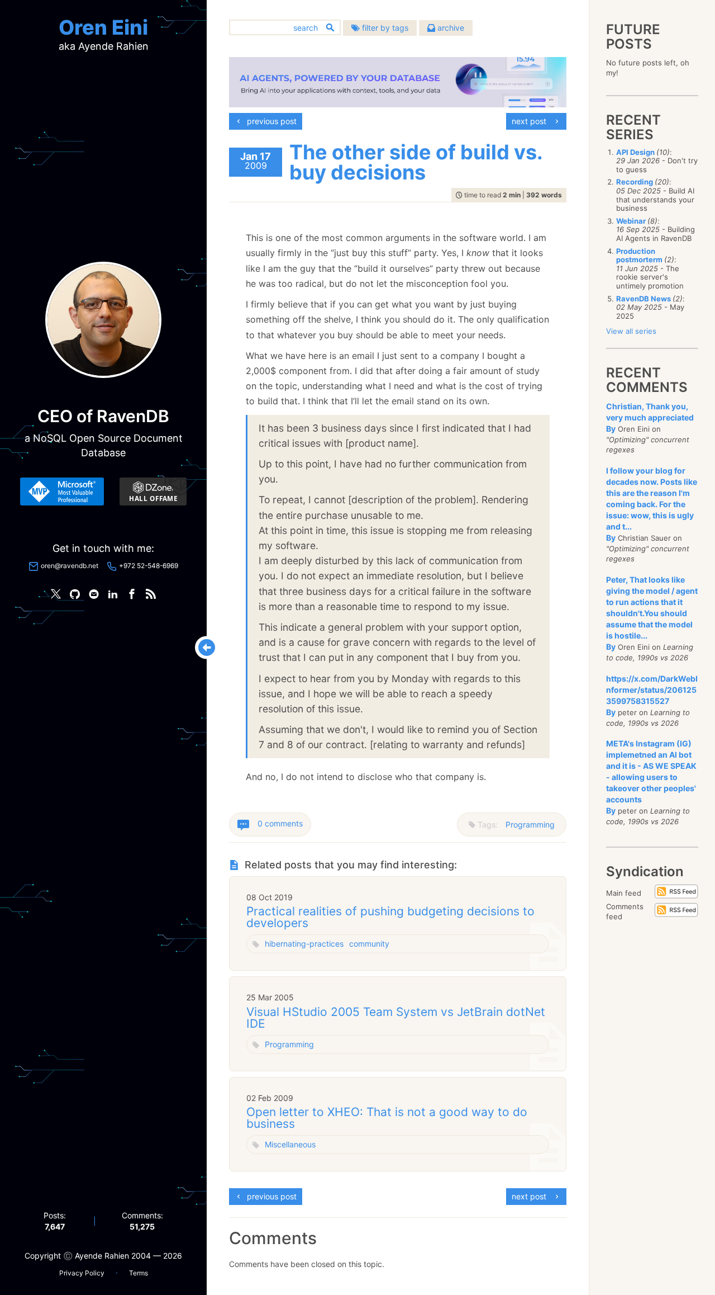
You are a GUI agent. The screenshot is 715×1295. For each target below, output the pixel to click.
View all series (631, 331)
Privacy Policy (81, 1273)
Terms (138, 1273)
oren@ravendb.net (69, 565)
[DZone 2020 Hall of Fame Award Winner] (153, 491)
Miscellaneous (290, 1144)
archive (449, 27)
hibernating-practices (304, 943)
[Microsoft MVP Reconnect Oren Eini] (62, 491)
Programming (530, 824)
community (369, 943)
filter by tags (384, 27)
